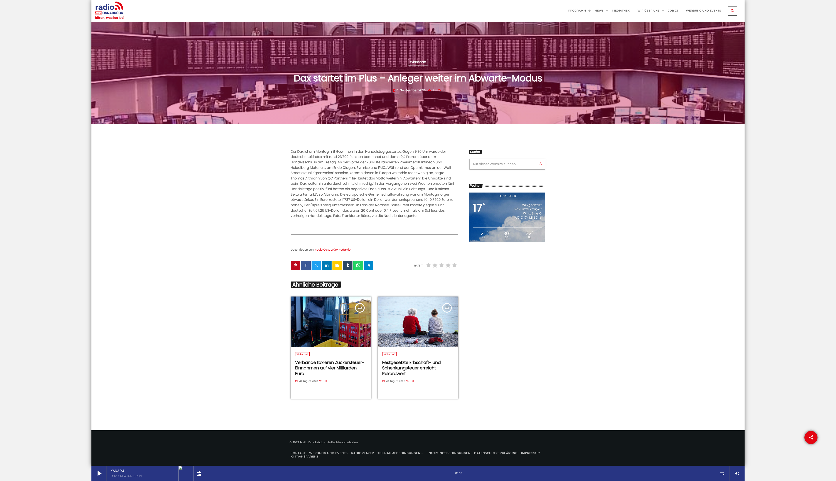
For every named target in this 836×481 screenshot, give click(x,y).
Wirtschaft (418, 62)
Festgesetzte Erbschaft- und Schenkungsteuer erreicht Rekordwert (411, 367)
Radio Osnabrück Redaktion (333, 250)
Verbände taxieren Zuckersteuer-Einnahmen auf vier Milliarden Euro (329, 367)
